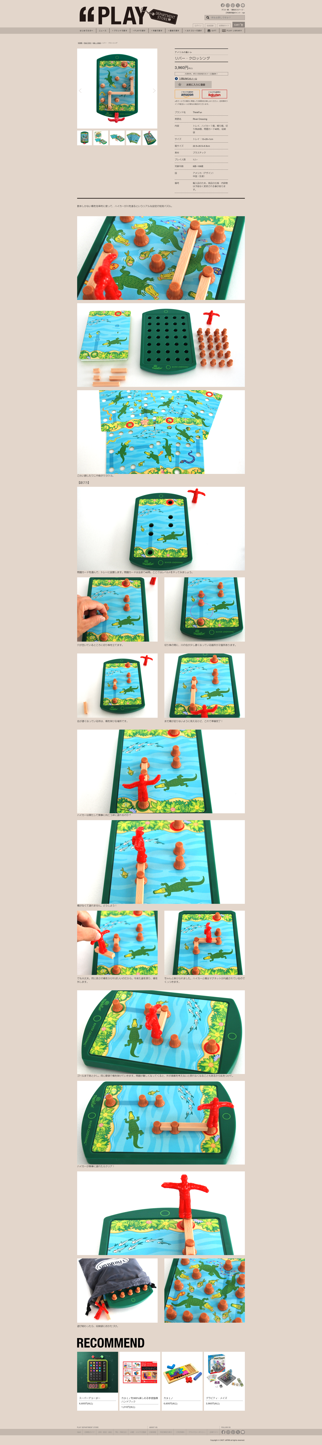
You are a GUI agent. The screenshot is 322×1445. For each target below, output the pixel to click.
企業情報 (152, 1432)
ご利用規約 (180, 1432)
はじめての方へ (86, 30)
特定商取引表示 (166, 1432)
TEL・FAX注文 (121, 1432)
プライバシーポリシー (197, 1432)
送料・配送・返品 (105, 1432)
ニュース (103, 30)
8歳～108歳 (97, 43)
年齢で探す (87, 43)
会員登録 (210, 25)
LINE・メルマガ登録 (138, 1432)
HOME (80, 43)
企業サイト (214, 1432)
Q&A (79, 1432)
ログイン (198, 25)
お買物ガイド (224, 25)
